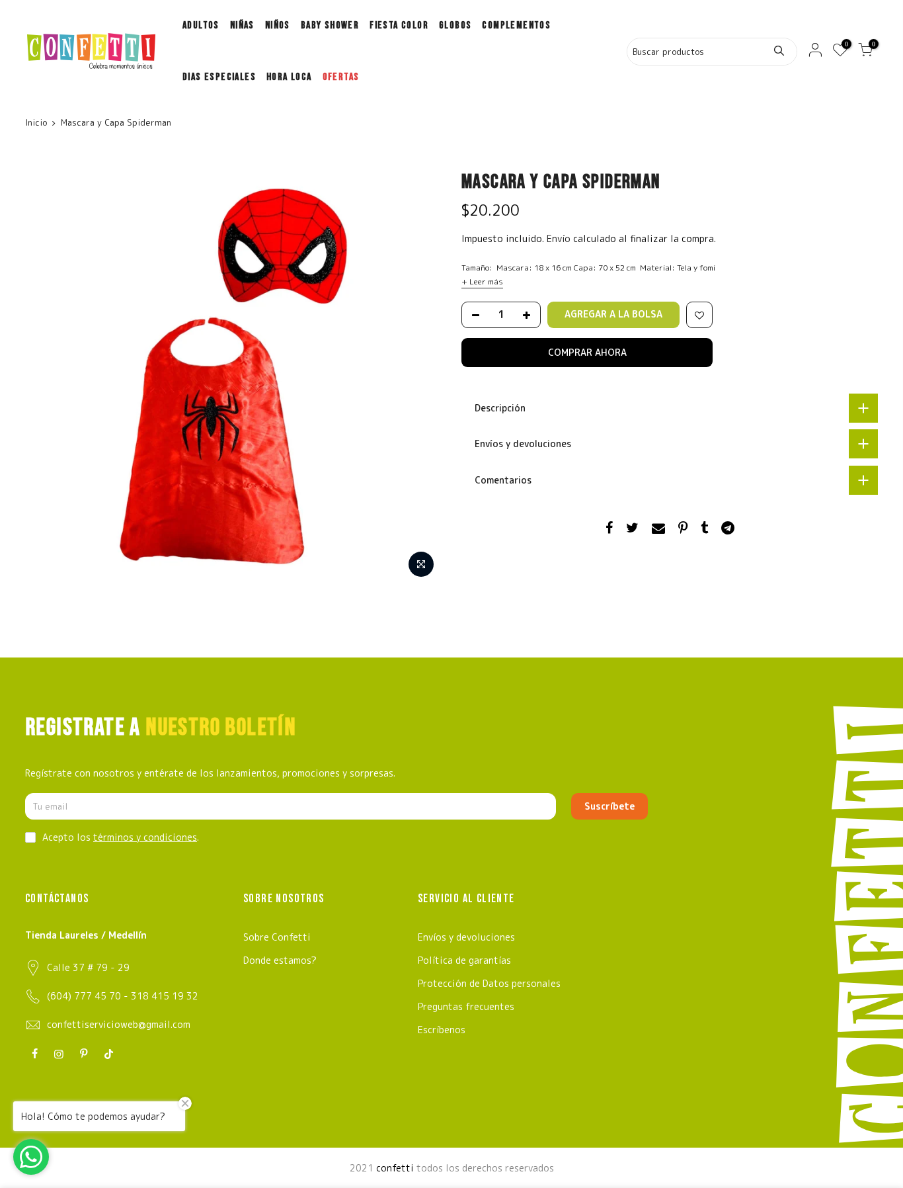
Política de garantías (464, 960)
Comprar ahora (587, 352)
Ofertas (341, 77)
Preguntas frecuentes (466, 1006)
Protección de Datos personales (489, 983)
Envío (560, 238)
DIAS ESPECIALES (219, 77)
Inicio (36, 122)
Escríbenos (441, 1029)
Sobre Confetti (277, 937)
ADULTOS (200, 25)
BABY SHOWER (330, 25)
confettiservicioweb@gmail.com (118, 1024)
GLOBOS (455, 25)
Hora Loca (289, 77)
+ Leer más (482, 281)
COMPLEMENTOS (516, 25)
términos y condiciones (145, 837)
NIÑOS (277, 25)
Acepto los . (120, 837)
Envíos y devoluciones (466, 937)
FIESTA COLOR (399, 25)
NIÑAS (242, 25)
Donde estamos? (280, 960)
